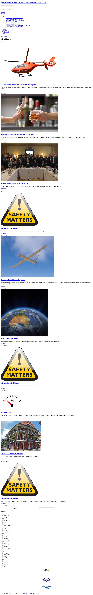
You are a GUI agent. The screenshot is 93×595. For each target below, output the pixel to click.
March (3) (6, 522)
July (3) (5, 523)
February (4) (6, 544)
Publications (6, 33)
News (4, 29)
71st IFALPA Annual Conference (12, 454)
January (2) (6, 553)
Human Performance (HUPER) (13, 24)
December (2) (6, 549)
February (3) (6, 515)
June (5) (5, 530)
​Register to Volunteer (7, 9)
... (49, 507)
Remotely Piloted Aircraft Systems (13, 280)
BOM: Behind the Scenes (9, 338)
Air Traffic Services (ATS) (11, 21)
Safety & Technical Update (10, 228)
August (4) (6, 538)
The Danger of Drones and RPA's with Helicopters (18, 85)
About (4, 27)
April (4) (5, 566)
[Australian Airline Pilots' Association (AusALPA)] (24, 2)
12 (48, 507)
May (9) (5, 536)
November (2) (7, 525)
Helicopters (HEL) (10, 22)
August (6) (6, 546)
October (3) (6, 531)
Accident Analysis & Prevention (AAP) (14, 18)
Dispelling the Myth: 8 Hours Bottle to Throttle (17, 135)
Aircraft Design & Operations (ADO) (14, 19)
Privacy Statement (37, 593)
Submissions (6, 31)
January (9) (6, 561)
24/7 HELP (3, 13)
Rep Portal (3, 12)
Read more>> (3, 91)
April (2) (5, 557)
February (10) (6, 562)
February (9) (6, 554)
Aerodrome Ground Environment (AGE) (15, 20)
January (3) (6, 520)
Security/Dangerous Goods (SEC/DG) (14, 26)
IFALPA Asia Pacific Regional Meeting (14, 183)
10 (46, 507)
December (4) (6, 540)
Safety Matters (6, 32)
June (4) (5, 517)
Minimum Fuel (6, 412)
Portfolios (5, 16)
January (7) (6, 543)
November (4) (7, 548)
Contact (5, 30)
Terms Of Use (29, 593)
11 (47, 507)
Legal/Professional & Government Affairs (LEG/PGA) (18, 25)
